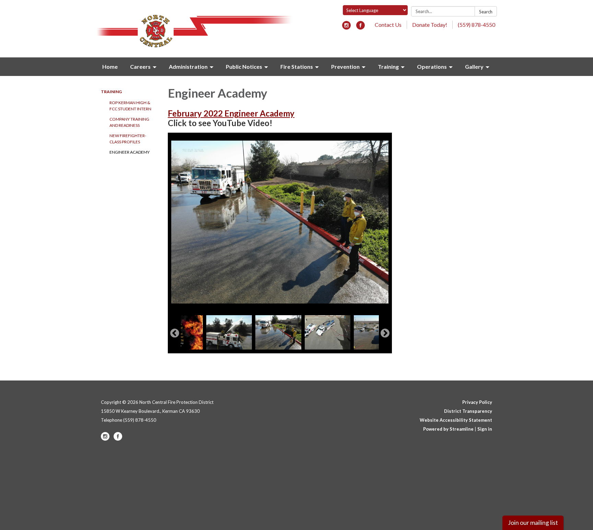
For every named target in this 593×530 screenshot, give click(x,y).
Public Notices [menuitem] (244, 66)
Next (385, 333)
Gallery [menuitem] (474, 66)
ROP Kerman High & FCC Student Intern (130, 105)
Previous (175, 333)
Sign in (484, 429)
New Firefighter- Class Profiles (127, 138)
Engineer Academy (129, 152)
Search (485, 11)
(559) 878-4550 (476, 24)
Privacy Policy (477, 402)
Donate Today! (429, 24)
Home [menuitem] (110, 66)
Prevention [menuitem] (345, 66)
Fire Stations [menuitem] (296, 66)
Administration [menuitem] (188, 66)
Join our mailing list (533, 522)
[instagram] (346, 27)
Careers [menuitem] (140, 66)
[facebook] (360, 27)
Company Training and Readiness (129, 122)
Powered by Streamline (448, 429)
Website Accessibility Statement (456, 420)
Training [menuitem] (388, 66)
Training (111, 91)
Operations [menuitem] (432, 66)
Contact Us (388, 24)
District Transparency (468, 411)
